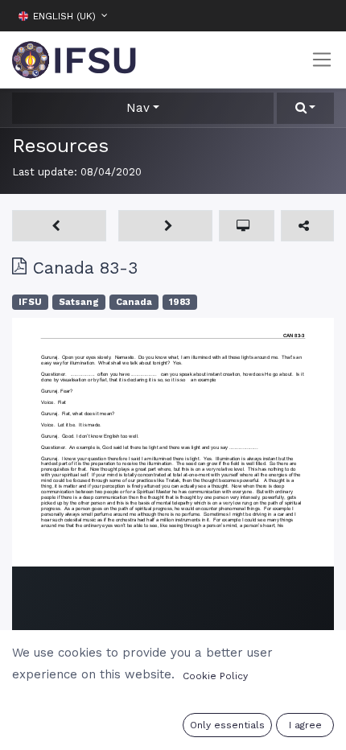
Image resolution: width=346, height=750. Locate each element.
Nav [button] (138, 108)
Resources (60, 145)
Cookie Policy (215, 676)
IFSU (30, 302)
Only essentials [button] (227, 725)
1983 (180, 302)
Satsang (79, 302)
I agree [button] (305, 725)
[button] (322, 15)
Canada (134, 302)
